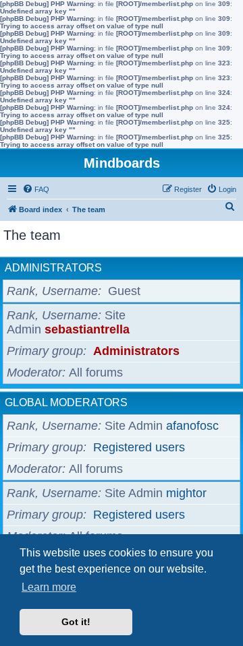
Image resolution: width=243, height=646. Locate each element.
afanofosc (192, 425)
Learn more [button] (49, 587)
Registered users (139, 447)
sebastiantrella (87, 329)
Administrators (53, 267)
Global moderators (66, 402)
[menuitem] (35, 189)
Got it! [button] (75, 621)
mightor (186, 493)
